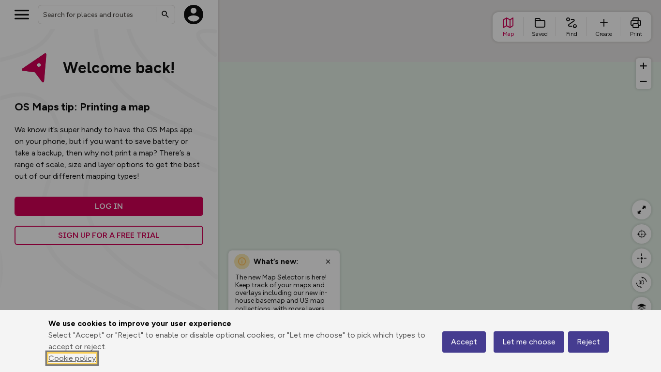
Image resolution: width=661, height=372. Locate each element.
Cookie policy (72, 358)
